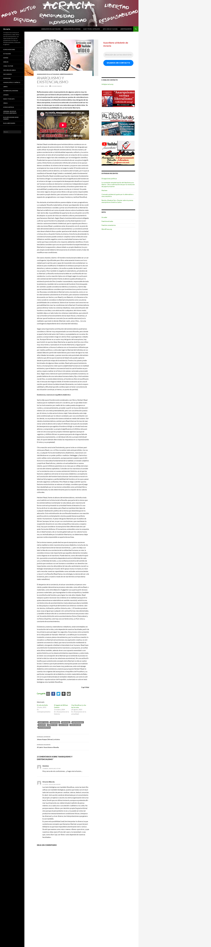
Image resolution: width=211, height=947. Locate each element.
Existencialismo (78, 722)
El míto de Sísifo (42, 705)
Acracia (6, 29)
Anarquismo (55, 722)
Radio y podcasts (9, 99)
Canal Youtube (8, 66)
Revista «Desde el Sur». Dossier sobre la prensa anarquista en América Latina (117, 201)
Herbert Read (52, 725)
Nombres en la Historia (10, 90)
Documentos (7, 74)
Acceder (104, 217)
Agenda (5, 57)
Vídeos (5, 103)
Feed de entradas (107, 221)
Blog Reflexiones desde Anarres (10, 118)
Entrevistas (7, 78)
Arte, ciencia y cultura (110, 29)
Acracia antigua (8, 107)
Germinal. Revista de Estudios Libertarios (9, 112)
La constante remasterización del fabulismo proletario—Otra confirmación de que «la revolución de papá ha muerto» (118, 184)
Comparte (41, 693)
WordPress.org (107, 229)
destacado (66, 722)
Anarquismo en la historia (71, 29)
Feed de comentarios (109, 225)
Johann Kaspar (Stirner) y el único (48, 738)
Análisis (5, 62)
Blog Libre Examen (9, 123)
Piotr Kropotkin (44, 727)
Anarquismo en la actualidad (51, 29)
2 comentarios (56, 86)
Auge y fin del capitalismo (91, 29)
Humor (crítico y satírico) (11, 82)
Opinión (5, 95)
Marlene (104, 190)
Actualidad (7, 53)
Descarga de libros (9, 70)
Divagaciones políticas (109, 178)
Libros (5, 86)
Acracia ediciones (9, 49)
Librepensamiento (126, 29)
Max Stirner (64, 725)
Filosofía (42, 725)
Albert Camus (43, 722)
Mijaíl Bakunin (75, 725)
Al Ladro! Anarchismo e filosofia (48, 746)
